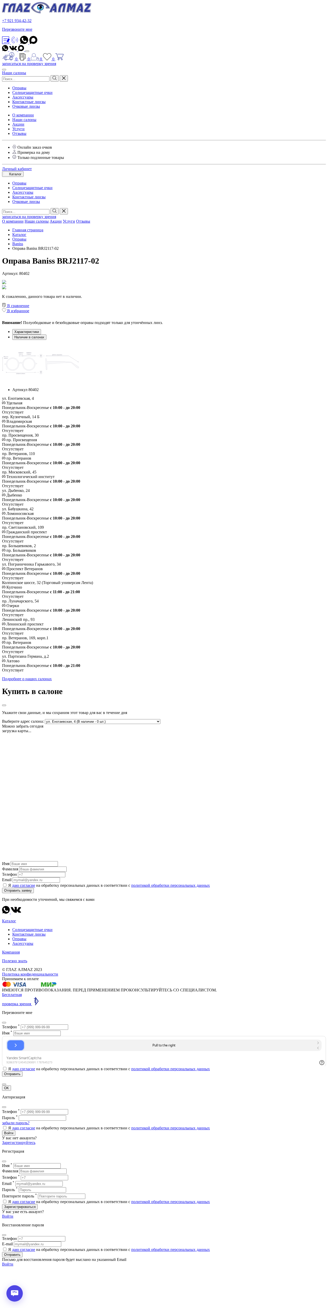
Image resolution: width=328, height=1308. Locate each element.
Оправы (19, 88)
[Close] (4, 705)
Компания (11, 952)
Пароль (10, 1118)
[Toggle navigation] (27, 51)
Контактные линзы (29, 102)
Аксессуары (22, 97)
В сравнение (17, 306)
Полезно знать (14, 961)
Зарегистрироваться (20, 1207)
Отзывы (19, 133)
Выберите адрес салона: (23, 721)
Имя (5, 863)
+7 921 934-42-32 (17, 20)
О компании (23, 115)
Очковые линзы (26, 106)
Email (7, 880)
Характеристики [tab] (26, 332)
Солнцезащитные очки (32, 92)
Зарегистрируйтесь (18, 1142)
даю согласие (23, 885)
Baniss (17, 244)
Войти (8, 1133)
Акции (18, 124)
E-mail (7, 1244)
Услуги (18, 129)
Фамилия (10, 869)
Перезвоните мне (17, 29)
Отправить (12, 1255)
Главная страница (27, 230)
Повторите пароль (19, 1196)
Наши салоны (14, 73)
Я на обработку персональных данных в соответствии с (109, 885)
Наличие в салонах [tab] (29, 337)
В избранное (17, 311)
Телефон (9, 874)
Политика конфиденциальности (30, 974)
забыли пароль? (15, 1123)
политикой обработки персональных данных (170, 885)
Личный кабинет (17, 169)
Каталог (15, 174)
